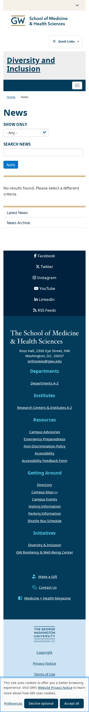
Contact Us (48, 587)
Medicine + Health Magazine (47, 598)
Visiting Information (45, 506)
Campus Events (44, 499)
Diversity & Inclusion (44, 544)
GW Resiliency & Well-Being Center (44, 552)
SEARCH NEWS (17, 144)
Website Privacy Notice (55, 687)
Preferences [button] (13, 703)
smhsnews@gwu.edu (45, 361)
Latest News (17, 212)
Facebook (46, 255)
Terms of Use (44, 674)
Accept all (71, 703)
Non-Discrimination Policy (44, 446)
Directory (44, 484)
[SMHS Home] (39, 21)
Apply (10, 164)
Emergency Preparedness (44, 439)
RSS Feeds (47, 310)
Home (11, 97)
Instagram (46, 277)
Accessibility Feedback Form (44, 460)
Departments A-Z (45, 383)
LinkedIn (47, 299)
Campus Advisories (44, 431)
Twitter (47, 266)
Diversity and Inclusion (31, 64)
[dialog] (44, 695)
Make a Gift (47, 576)
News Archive (18, 222)
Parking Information (44, 513)
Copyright (44, 652)
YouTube (47, 288)
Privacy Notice (44, 663)
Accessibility (44, 453)
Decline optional (41, 703)
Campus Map (42, 492)
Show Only (15, 124)
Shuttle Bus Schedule (45, 520)
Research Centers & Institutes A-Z (44, 407)
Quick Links (66, 41)
